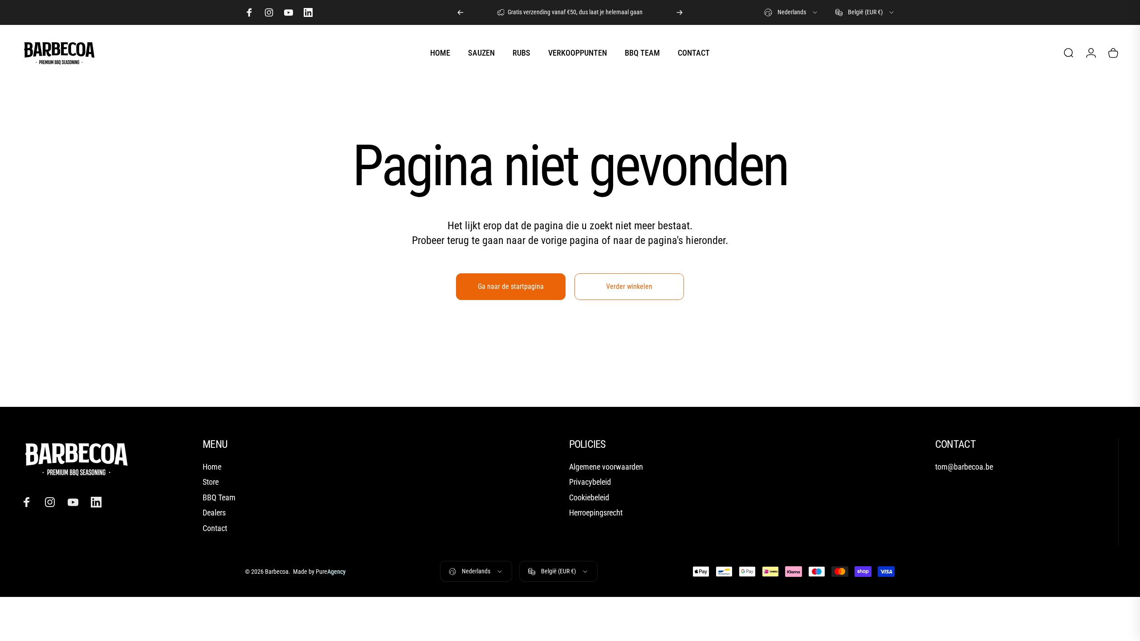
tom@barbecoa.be (964, 466)
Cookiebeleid (589, 497)
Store (211, 482)
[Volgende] (679, 12)
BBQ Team (219, 497)
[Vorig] (460, 12)
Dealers (214, 512)
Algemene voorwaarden (606, 466)
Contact (215, 528)
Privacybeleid (590, 482)
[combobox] (791, 12)
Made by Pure (319, 571)
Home (212, 466)
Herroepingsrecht (596, 512)
